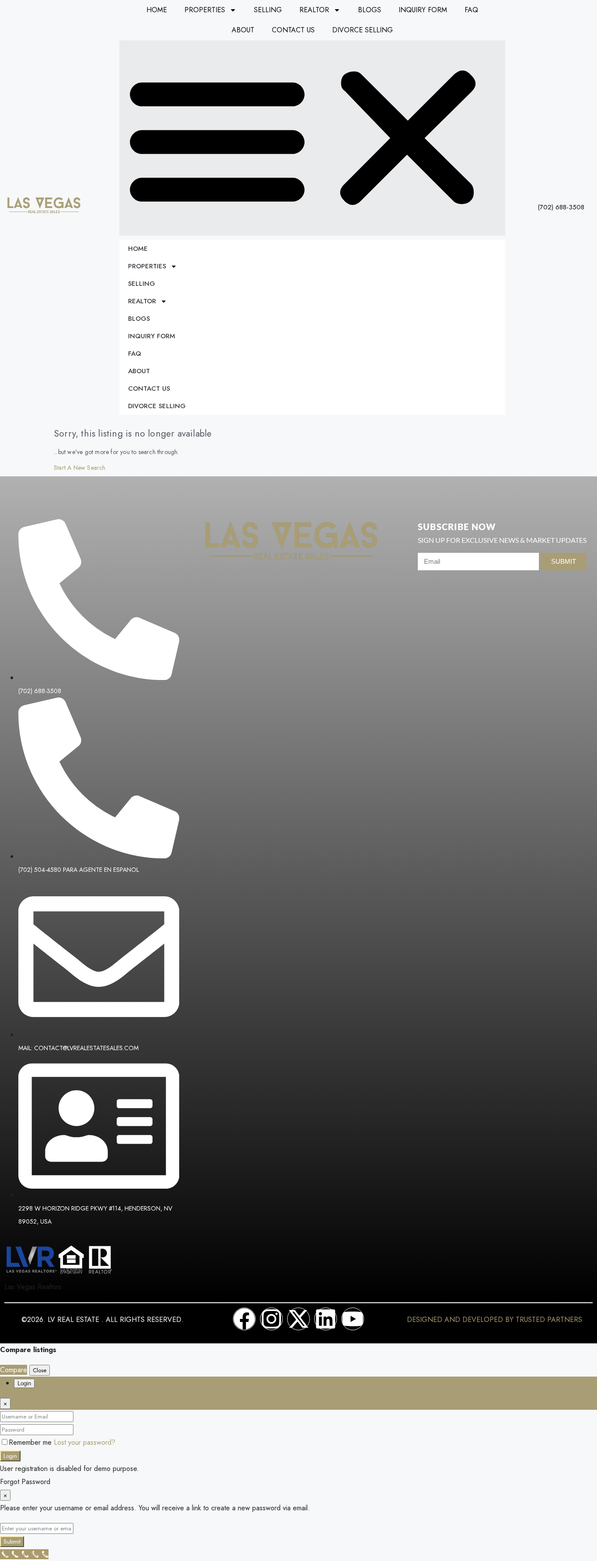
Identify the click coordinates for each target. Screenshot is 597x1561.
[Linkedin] (325, 1319)
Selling (268, 10)
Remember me (31, 1442)
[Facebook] (244, 1319)
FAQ (471, 10)
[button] (312, 138)
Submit (12, 1541)
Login (10, 1456)
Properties (204, 10)
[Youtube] (352, 1319)
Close (39, 1370)
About (243, 30)
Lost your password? (84, 1442)
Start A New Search (80, 467)
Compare (13, 1370)
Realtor (314, 10)
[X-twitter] (298, 1319)
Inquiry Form (423, 10)
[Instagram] (271, 1319)
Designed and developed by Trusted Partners (494, 1320)
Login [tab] (24, 1383)
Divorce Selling (362, 30)
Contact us (293, 30)
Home (156, 10)
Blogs (369, 10)
